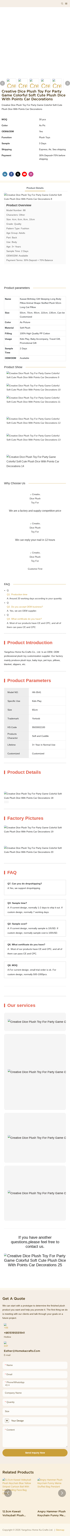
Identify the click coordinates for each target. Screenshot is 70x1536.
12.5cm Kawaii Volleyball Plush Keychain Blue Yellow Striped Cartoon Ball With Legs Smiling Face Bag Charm (16, 1513)
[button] (8, 1493)
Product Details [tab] (35, 188)
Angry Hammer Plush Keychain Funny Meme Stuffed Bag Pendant (52, 1513)
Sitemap (60, 1530)
